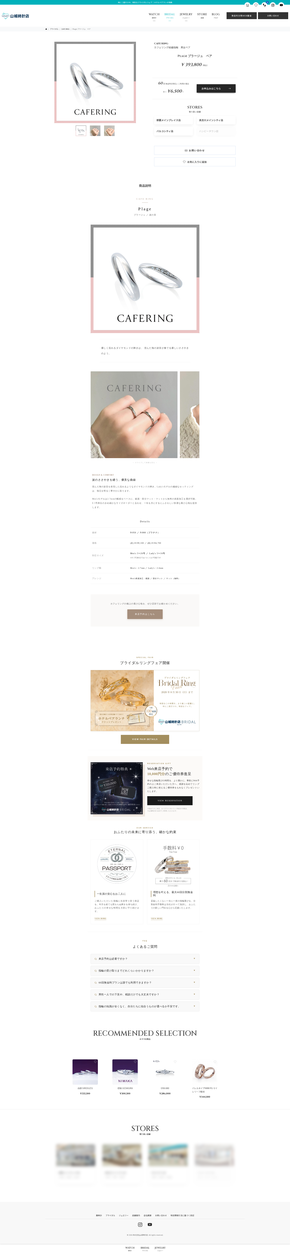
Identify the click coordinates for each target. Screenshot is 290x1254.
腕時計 (99, 1215)
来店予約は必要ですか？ (145, 958)
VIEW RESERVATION (170, 800)
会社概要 (147, 1215)
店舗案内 (136, 1215)
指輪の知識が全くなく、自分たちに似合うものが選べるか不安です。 (145, 1006)
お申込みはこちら (211, 88)
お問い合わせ (273, 15)
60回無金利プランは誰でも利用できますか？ (145, 982)
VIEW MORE (100, 918)
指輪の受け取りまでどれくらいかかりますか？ (145, 970)
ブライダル (54, 29)
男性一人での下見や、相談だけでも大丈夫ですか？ (145, 994)
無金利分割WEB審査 (242, 15)
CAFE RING (65, 29)
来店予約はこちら (145, 614)
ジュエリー (124, 1215)
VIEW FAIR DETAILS (145, 739)
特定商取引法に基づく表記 (182, 1215)
